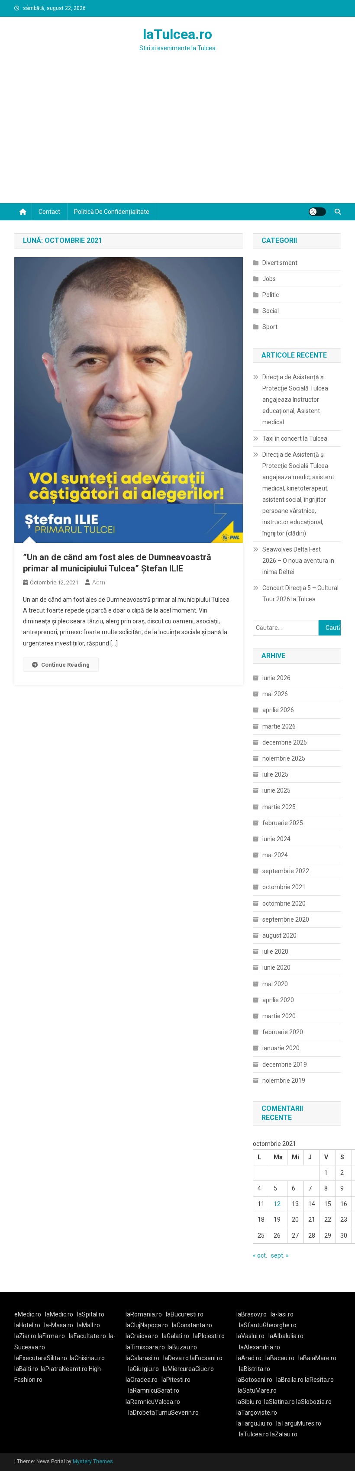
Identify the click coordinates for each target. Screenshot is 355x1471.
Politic (270, 294)
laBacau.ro (279, 1358)
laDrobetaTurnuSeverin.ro (163, 1412)
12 (277, 1203)
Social (270, 310)
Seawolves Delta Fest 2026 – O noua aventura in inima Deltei (298, 560)
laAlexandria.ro (259, 1347)
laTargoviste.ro (256, 1412)
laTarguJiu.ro (256, 1423)
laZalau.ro (283, 1434)
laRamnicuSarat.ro (153, 1390)
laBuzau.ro (182, 1347)
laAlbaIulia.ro (285, 1335)
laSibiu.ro (248, 1401)
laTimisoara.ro (145, 1347)
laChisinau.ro (87, 1358)
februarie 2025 (282, 822)
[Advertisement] (177, 138)
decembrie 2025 (284, 742)
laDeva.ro (176, 1358)
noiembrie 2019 (283, 1080)
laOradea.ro (142, 1379)
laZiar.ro (26, 1335)
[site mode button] (317, 211)
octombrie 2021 (284, 887)
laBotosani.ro (254, 1379)
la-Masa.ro (58, 1325)
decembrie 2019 (284, 1064)
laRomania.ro (144, 1314)
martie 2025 (279, 806)
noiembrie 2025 (283, 758)
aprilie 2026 (278, 709)
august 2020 (279, 935)
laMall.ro (88, 1325)
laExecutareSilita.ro (40, 1358)
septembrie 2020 (285, 919)
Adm (98, 582)
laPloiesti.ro (209, 1335)
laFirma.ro (51, 1335)
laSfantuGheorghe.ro (268, 1325)
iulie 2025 (275, 774)
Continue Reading (65, 664)
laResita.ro (319, 1379)
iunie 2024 (276, 839)
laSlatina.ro (279, 1401)
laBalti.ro (26, 1368)
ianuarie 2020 (281, 1048)
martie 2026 (279, 726)
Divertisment (279, 262)
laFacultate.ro (87, 1335)
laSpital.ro (90, 1314)
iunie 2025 (276, 790)
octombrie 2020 (284, 903)
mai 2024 (275, 855)
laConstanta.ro (192, 1325)
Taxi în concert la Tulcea (294, 438)
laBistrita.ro (254, 1368)
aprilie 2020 (278, 1000)
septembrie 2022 (285, 871)
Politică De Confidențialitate (111, 211)
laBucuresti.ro (184, 1314)
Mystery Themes (93, 1461)
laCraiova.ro (142, 1335)
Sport (270, 326)
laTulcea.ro (177, 34)
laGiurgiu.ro (145, 1368)
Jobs (269, 278)
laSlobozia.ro (314, 1401)
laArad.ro (248, 1358)
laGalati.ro (175, 1335)
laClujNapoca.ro (147, 1325)
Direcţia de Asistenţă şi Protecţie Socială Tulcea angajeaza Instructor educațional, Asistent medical (295, 400)
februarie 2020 (282, 1032)
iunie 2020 (276, 967)
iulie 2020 (275, 951)
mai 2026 (275, 693)
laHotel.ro (27, 1325)
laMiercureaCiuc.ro (188, 1368)
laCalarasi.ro (142, 1358)
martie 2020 (279, 1016)
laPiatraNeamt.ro (64, 1368)
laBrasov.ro (251, 1314)
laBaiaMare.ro (317, 1358)
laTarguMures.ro (298, 1423)
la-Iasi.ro (282, 1314)
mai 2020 (275, 984)
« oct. (260, 1255)
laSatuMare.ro (257, 1390)
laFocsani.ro (206, 1358)
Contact (49, 211)
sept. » (280, 1255)
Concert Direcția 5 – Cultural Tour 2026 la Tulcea (300, 593)
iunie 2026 (276, 677)
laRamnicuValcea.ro (153, 1401)
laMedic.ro (59, 1314)
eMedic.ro (27, 1314)
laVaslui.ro (252, 1335)
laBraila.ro (289, 1379)
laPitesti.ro (175, 1379)
